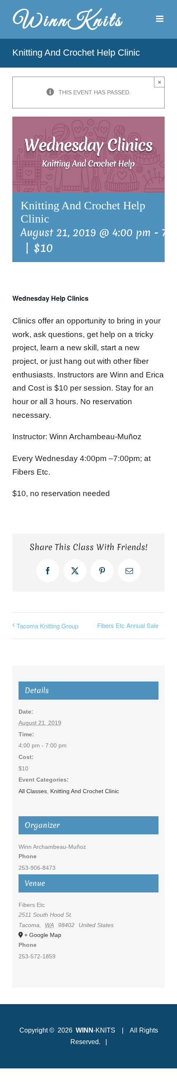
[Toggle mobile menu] (160, 18)
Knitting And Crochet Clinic (84, 791)
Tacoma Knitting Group (47, 625)
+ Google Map (42, 935)
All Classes (33, 791)
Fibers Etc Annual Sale (127, 625)
